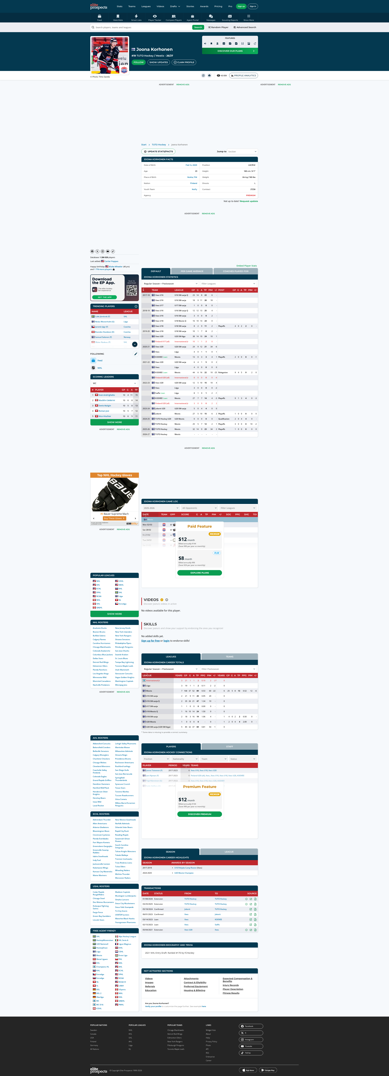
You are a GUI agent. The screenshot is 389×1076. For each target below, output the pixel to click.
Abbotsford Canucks (101, 743)
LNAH (121, 985)
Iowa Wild (97, 802)
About (208, 1034)
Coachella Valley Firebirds (100, 771)
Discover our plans (230, 51)
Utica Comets (121, 799)
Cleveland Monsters (101, 766)
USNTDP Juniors (122, 914)
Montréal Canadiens (102, 681)
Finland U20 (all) (162, 377)
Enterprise (210, 1056)
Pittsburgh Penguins (124, 647)
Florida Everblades (100, 838)
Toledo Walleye (121, 855)
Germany (94, 1045)
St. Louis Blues (121, 658)
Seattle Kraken (121, 654)
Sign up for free (150, 640)
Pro (230, 6)
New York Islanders (123, 632)
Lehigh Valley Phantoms (125, 743)
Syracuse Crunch (122, 784)
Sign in (253, 6)
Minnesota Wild (99, 677)
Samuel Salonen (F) (103, 337)
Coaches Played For (235, 271)
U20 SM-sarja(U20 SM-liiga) (158, 727)
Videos (160, 6)
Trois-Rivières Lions (123, 862)
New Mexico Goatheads (125, 819)
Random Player (219, 27)
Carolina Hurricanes (101, 643)
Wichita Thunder (122, 874)
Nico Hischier (105, 416)
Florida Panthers (100, 669)
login (167, 640)
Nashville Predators (101, 685)
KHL (120, 588)
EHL (98, 963)
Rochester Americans (124, 762)
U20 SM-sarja (180, 346)
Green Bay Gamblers (102, 916)
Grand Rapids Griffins (102, 780)
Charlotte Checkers (101, 758)
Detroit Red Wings (101, 662)
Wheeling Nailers (122, 870)
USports (122, 989)
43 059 (224, 75)
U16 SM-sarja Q (181, 295)
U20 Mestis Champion (184, 873)
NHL (98, 581)
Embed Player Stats (247, 265)
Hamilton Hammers (101, 784)
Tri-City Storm (121, 911)
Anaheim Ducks (100, 628)
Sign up (241, 6)
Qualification (223, 419)
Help (208, 1037)
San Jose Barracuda (123, 774)
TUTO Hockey (145, 55)
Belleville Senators (101, 751)
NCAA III (122, 982)
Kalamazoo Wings (100, 867)
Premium (250, 195)
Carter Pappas (111, 261)
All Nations (94, 1049)
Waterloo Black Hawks (125, 918)
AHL (98, 585)
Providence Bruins (123, 758)
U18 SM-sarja (180, 326)
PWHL (121, 1004)
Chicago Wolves (99, 762)
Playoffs (221, 326)
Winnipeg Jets (121, 685)
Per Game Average (192, 271)
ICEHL (99, 1008)
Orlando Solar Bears (124, 827)
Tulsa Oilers (120, 866)
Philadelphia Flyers (123, 643)
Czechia (127, 327)
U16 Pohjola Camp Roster (185, 867)
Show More (114, 422)
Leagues (146, 6)
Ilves (157, 352)
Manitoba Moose (122, 747)
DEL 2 (98, 993)
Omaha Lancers (122, 899)
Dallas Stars (98, 658)
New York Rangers (123, 635)
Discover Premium (199, 814)
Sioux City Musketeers (125, 903)
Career (209, 1060)
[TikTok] (113, 251)
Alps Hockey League (127, 936)
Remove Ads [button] (284, 84)
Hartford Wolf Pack (101, 788)
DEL (98, 989)
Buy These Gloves (113, 518)
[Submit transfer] (255, 43)
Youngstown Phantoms (125, 922)
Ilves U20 (159, 336)
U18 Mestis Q (180, 321)
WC (97, 1001)
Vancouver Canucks (124, 673)
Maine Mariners (100, 875)
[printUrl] (209, 75)
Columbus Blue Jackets (103, 654)
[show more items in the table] (135, 344)
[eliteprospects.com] (98, 6)
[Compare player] (242, 43)
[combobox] (147, 27)
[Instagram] (103, 251)
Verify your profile (153, 1006)
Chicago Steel (99, 898)
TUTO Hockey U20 (163, 419)
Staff (229, 746)
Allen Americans (100, 823)
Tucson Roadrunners (124, 795)
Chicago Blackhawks (102, 647)
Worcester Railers (123, 878)
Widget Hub (211, 1030)
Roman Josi (104, 411)
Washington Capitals (124, 681)
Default (156, 271)
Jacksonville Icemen (101, 864)
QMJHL (99, 607)
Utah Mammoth (122, 669)
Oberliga (100, 997)
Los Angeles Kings (101, 673)
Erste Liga (123, 955)
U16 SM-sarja (180, 300)
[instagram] (203, 75)
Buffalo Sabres (99, 635)
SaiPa (157, 393)
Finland (193, 183)
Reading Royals (121, 835)
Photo (208, 1045)
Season (170, 851)
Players (171, 746)
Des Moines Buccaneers (103, 902)
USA (92, 1037)
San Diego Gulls (122, 770)
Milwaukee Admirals (124, 751)
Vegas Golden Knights (124, 677)
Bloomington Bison (101, 831)
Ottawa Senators (122, 639)
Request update (249, 201)
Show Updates (159, 62)
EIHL (121, 948)
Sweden (93, 1030)
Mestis (160, 55)
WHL (98, 600)
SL (97, 985)
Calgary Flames (99, 639)
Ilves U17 (159, 305)
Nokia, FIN (192, 177)
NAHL (121, 585)
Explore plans (200, 572)
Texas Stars (120, 788)
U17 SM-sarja (180, 305)
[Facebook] (92, 251)
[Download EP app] (114, 287)
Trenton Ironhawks (123, 859)
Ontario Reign (121, 755)
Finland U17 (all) (162, 341)
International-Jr (181, 341)
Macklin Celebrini (107, 400)
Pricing (218, 6)
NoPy (194, 189)
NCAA (98, 596)
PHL (120, 959)
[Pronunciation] (205, 43)
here (204, 1006)
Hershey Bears (99, 798)
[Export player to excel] (230, 43)
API (207, 1049)
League (229, 851)
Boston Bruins (99, 632)
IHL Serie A (123, 940)
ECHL (98, 588)
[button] (249, 17)
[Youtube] (108, 251)
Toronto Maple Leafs (124, 666)
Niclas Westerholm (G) (104, 321)
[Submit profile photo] (249, 43)
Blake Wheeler (115, 266)
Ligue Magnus (125, 944)
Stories (190, 6)
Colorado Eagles (100, 776)
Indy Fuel (97, 860)
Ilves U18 (159, 321)
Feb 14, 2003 (191, 165)
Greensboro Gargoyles (102, 846)
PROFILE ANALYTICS (245, 75)
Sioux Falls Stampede (124, 907)
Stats (119, 6)
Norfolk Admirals (122, 823)
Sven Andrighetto (107, 395)
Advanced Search (246, 27)
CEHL (121, 951)
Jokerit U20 (160, 408)
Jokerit (158, 413)
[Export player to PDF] (236, 43)
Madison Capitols (122, 892)
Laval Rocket (98, 805)
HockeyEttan (102, 948)
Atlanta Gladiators (101, 827)
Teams (131, 6)
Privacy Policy (211, 1041)
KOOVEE (158, 357)
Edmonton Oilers (100, 666)
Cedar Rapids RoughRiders (98, 893)
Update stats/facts (160, 151)
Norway (127, 337)
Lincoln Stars (98, 920)
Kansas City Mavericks (102, 871)
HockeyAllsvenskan (104, 940)
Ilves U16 (159, 295)
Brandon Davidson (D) (104, 332)
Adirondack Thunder (102, 819)
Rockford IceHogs (122, 766)
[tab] (155, 271)
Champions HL (102, 966)
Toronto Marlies (122, 791)
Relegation (223, 372)
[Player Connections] (218, 43)
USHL (121, 581)
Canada (93, 1034)
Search (198, 27)
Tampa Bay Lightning (124, 662)
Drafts (173, 6)
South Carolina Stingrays (121, 846)
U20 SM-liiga (180, 336)
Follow (139, 62)
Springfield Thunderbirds (121, 779)
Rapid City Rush (122, 831)
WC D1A (99, 1004)
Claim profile (185, 62)
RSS (207, 1053)
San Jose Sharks (122, 651)
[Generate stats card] (224, 43)
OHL (98, 604)
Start (143, 144)
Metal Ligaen (102, 959)
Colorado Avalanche (101, 651)
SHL (125, 316)
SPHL (98, 592)
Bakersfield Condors (101, 747)
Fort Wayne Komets (101, 842)
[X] (97, 251)
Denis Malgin (105, 405)
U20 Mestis (179, 419)
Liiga (126, 321)
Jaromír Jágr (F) (101, 327)
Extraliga (122, 604)
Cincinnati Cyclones (101, 835)
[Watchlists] (211, 43)
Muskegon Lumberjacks (125, 896)
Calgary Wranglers (101, 755)
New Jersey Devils (123, 628)
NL (120, 600)
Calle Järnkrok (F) (102, 316)
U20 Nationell (102, 944)
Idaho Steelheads (100, 856)
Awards (204, 6)
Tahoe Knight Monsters (125, 851)
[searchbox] (147, 27)
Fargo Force (98, 912)
